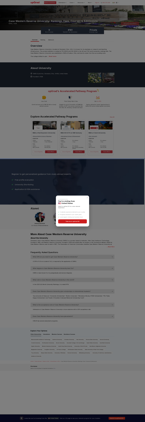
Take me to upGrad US (72, 221)
